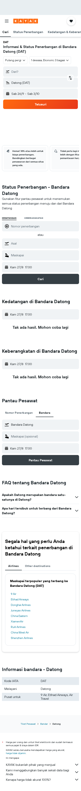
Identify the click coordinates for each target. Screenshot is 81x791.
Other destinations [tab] (37, 566)
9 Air (13, 594)
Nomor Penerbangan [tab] (19, 412)
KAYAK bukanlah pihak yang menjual (30, 765)
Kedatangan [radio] (9, 218)
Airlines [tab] (13, 566)
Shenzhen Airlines (22, 638)
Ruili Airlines (18, 627)
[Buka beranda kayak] (25, 21)
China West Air (20, 632)
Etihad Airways (20, 599)
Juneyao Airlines (20, 610)
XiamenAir (17, 621)
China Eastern (19, 616)
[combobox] (44, 243)
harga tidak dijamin (16, 753)
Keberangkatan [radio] (33, 218)
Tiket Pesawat (28, 723)
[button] (6, 21)
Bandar (44, 723)
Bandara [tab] (44, 412)
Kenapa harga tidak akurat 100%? (28, 780)
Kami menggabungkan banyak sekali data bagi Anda (37, 772)
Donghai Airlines (20, 605)
